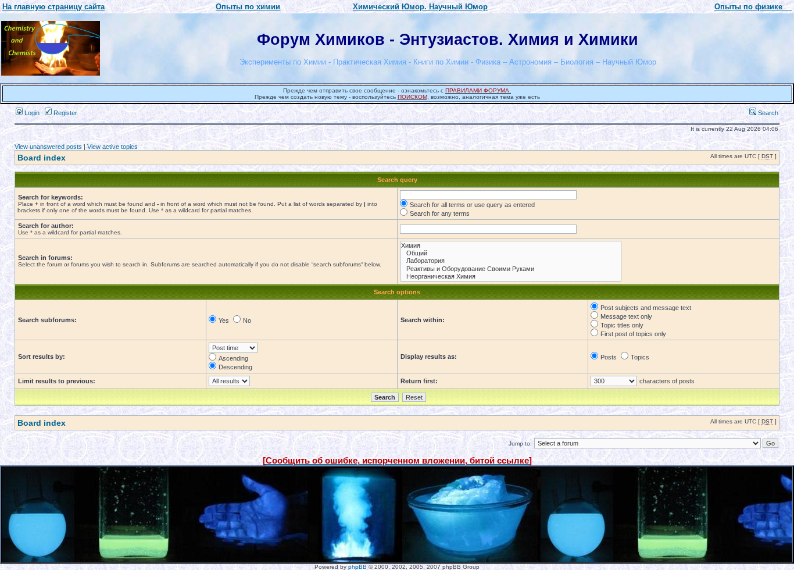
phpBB (357, 567)
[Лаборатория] (510, 261)
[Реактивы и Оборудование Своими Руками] (510, 269)
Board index (41, 157)
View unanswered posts (48, 146)
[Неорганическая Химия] (510, 276)
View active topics (112, 146)
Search (767, 112)
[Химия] (510, 246)
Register (64, 112)
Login (31, 112)
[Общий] (510, 253)
